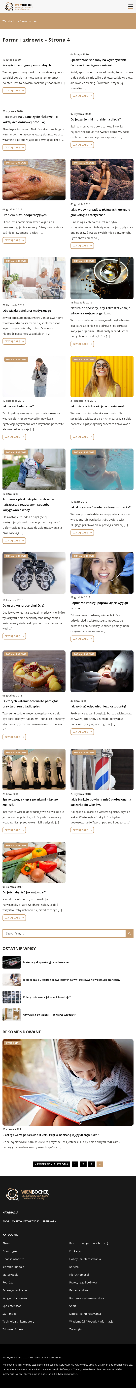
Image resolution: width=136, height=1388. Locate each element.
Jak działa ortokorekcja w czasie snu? (97, 406)
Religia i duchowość (15, 1298)
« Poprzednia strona (51, 1164)
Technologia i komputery (18, 1321)
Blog (5, 1221)
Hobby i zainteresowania (85, 1259)
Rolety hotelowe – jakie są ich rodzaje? (47, 997)
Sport (72, 1306)
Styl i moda (9, 1314)
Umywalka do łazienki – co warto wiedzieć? (49, 1014)
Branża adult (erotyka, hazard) (88, 1243)
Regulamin (50, 1221)
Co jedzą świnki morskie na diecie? (95, 119)
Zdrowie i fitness (12, 1329)
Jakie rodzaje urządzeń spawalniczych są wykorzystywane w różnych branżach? (71, 979)
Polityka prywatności (25, 1221)
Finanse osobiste (13, 1259)
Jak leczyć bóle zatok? (18, 406)
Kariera (74, 1267)
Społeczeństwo (12, 1306)
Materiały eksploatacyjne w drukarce (46, 962)
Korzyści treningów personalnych (26, 65)
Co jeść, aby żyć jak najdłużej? (24, 892)
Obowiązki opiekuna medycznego (26, 311)
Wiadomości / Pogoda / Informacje (91, 1321)
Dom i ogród (10, 1251)
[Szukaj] (130, 933)
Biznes (6, 1243)
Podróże (7, 1282)
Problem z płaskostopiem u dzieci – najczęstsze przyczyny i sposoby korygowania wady (28, 504)
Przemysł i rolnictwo (15, 1290)
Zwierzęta (75, 1329)
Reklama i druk (78, 1290)
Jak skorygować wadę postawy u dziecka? (100, 507)
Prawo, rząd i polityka (83, 1282)
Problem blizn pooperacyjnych (24, 215)
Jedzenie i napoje (13, 1267)
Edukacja (75, 1251)
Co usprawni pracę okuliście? (23, 605)
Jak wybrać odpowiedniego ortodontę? (98, 706)
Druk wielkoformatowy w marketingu (26, 1135)
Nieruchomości (79, 1274)
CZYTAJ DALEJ (13, 90)
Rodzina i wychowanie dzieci (87, 1298)
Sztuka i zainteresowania (85, 1314)
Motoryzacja (10, 1274)
